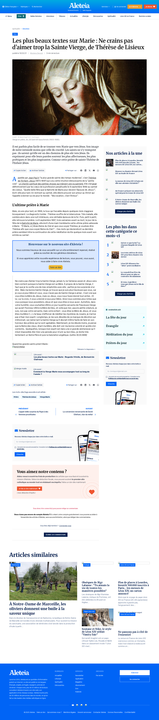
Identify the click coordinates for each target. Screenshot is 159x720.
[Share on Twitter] (90, 170)
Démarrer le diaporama (86, 349)
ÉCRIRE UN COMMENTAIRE (56, 535)
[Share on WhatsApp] (98, 170)
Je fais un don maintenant (28, 488)
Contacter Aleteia (99, 712)
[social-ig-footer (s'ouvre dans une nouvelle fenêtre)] (86, 705)
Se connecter (121, 7)
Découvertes (98, 16)
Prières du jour (116, 343)
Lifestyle (85, 16)
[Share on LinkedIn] (85, 170)
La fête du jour (116, 317)
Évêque (87, 565)
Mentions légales (69, 712)
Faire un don (55, 267)
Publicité (78, 692)
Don (76, 688)
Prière (16, 397)
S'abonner (134, 672)
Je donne (148, 6)
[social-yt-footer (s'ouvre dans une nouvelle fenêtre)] (73, 705)
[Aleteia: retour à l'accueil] (79, 5)
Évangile (112, 326)
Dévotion (26, 29)
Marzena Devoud (36, 53)
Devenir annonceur (84, 712)
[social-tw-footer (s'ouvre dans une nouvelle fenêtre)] (82, 705)
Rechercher (38, 7)
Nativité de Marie (30, 223)
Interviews (50, 16)
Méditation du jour (119, 334)
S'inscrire (20, 454)
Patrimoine (15, 565)
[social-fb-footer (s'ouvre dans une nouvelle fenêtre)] (77, 705)
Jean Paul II (33, 177)
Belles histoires (36, 16)
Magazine (78, 682)
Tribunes (62, 16)
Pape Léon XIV (89, 611)
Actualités (74, 16)
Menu (10, 16)
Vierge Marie (45, 397)
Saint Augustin (87, 10)
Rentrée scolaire (145, 16)
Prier (20, 16)
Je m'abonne (133, 6)
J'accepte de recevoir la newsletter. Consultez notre (44, 448)
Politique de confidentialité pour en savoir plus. (123, 378)
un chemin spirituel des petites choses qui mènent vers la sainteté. (51, 184)
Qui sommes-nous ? (54, 712)
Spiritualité (112, 16)
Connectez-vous (65, 526)
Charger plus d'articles (125, 211)
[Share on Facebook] (81, 170)
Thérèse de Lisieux (29, 397)
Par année (99, 675)
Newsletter (79, 675)
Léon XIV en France (127, 16)
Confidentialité (130, 712)
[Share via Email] (94, 170)
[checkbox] (15, 447)
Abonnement (80, 685)
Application (79, 679)
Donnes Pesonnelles (115, 712)
